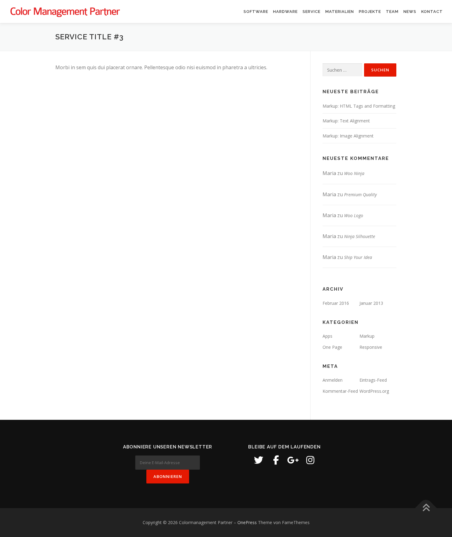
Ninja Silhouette (359, 236)
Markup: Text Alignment (346, 121)
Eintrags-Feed (373, 380)
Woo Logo (353, 215)
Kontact (432, 11)
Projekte (370, 11)
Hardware (285, 11)
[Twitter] (258, 460)
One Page (332, 347)
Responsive (370, 347)
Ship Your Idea (358, 257)
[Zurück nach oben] (426, 508)
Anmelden (333, 380)
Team (392, 11)
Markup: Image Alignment (348, 136)
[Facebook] (275, 460)
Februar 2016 (336, 303)
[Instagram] (310, 460)
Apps (327, 336)
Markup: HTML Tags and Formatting (359, 106)
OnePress (247, 522)
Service (311, 11)
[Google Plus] (293, 460)
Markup (367, 336)
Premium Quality (360, 194)
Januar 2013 (371, 303)
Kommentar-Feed (340, 391)
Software (256, 11)
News (409, 11)
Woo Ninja (354, 173)
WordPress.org (374, 391)
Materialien (339, 11)
